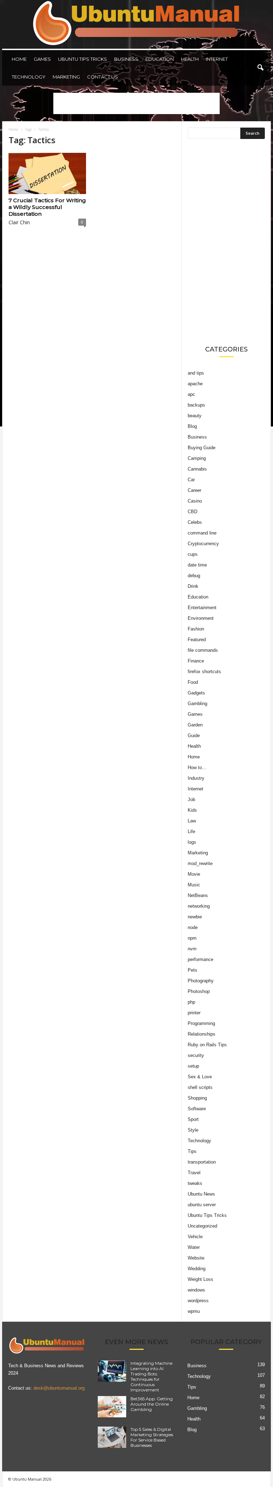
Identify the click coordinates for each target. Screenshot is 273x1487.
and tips (196, 373)
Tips (192, 1151)
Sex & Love (200, 1076)
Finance (196, 661)
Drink (193, 586)
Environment (201, 618)
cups (193, 554)
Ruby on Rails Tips (207, 1044)
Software (197, 1108)
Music (194, 884)
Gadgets (196, 693)
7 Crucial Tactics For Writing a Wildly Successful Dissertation (47, 207)
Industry (196, 778)
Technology (29, 77)
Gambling (197, 703)
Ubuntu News (201, 1194)
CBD (192, 511)
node (193, 927)
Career (194, 490)
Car (191, 479)
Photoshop (199, 991)
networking (199, 906)
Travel (194, 1172)
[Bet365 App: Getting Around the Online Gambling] (112, 1406)
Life (191, 831)
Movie (194, 874)
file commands (203, 650)
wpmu (194, 1311)
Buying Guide (201, 447)
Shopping (197, 1098)
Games (42, 59)
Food (193, 682)
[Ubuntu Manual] (136, 24)
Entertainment (202, 607)
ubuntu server (202, 1204)
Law (192, 820)
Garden (195, 725)
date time (197, 565)
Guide (194, 735)
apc (191, 394)
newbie (195, 916)
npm (192, 938)
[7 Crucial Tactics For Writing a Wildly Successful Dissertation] (47, 173)
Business (126, 59)
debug (194, 575)
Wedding (196, 1268)
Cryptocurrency (203, 543)
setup (193, 1066)
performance (200, 959)
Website (196, 1258)
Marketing (66, 77)
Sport (193, 1119)
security (196, 1055)
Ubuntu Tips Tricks (82, 59)
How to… (197, 767)
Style (193, 1130)
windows (196, 1290)
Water (194, 1247)
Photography (201, 980)
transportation (202, 1162)
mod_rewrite (200, 863)
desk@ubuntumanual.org (59, 1388)
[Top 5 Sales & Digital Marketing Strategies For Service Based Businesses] (112, 1437)
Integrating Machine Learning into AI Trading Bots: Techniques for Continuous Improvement (151, 1376)
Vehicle (195, 1236)
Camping (197, 458)
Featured (197, 639)
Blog (192, 426)
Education (159, 59)
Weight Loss (200, 1279)
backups (196, 405)
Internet (217, 59)
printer (194, 1012)
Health (190, 59)
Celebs (195, 522)
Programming (201, 1023)
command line (202, 533)
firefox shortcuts (204, 671)
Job (191, 799)
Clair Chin (19, 222)
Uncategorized (202, 1226)
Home (19, 59)
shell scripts (200, 1087)
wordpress (198, 1300)
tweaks (195, 1183)
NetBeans (198, 895)
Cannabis (197, 469)
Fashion (196, 629)
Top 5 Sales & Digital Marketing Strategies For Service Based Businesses (151, 1437)
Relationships (201, 1034)
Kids (192, 810)
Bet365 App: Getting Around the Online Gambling (151, 1404)
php (191, 1002)
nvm (192, 948)
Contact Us (102, 77)
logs (192, 842)
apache (195, 383)
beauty (195, 415)
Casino (195, 501)
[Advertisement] (136, 103)
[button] (260, 68)
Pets (192, 970)
